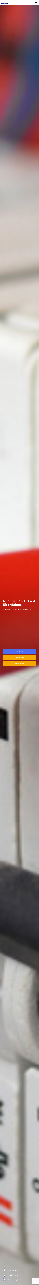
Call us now (19, 651)
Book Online (19, 663)
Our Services (19, 657)
